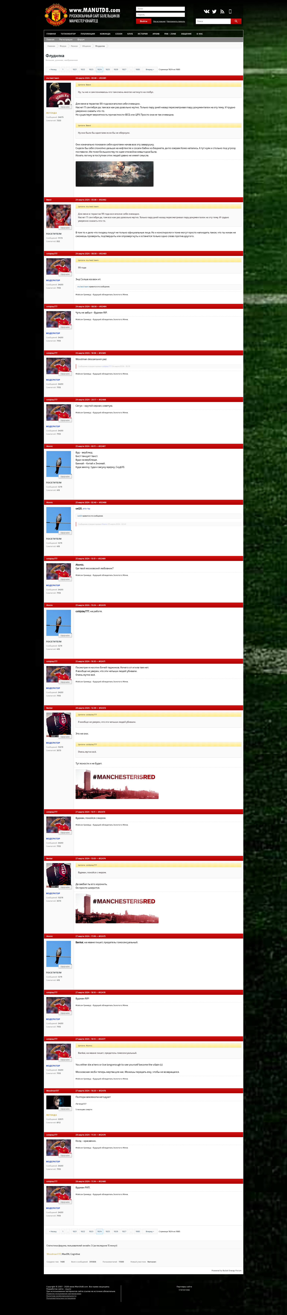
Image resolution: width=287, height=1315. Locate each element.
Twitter (214, 11)
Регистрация (159, 21)
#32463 (102, 253)
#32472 (102, 708)
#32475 (102, 936)
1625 (108, 69)
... (68, 69)
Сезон (118, 33)
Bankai (49, 708)
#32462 (102, 199)
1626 (116, 69)
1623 (91, 69)
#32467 (101, 446)
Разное (74, 46)
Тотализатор (68, 33)
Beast (48, 199)
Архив (156, 33)
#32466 (102, 399)
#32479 (102, 1134)
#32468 (102, 502)
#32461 (102, 78)
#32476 (101, 992)
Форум (81, 39)
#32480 (102, 1181)
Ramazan (151, 1261)
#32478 (102, 1090)
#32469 (101, 558)
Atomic (49, 446)
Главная (51, 33)
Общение (186, 33)
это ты (86, 508)
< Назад (52, 69)
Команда (105, 33)
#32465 (102, 353)
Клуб (130, 33)
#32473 (101, 812)
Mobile (230, 11)
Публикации (88, 33)
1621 (75, 69)
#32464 (102, 306)
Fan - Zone (170, 33)
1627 (124, 69)
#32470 (102, 605)
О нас (200, 33)
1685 (138, 69)
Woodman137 (52, 1090)
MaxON (65, 1254)
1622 (83, 69)
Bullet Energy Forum (232, 1270)
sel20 (79, 516)
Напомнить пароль (176, 21)
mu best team (52, 78)
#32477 (101, 1039)
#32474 (102, 858)
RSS (222, 11)
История (143, 33)
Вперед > (150, 69)
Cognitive (75, 1254)
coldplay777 (51, 253)
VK (206, 11)
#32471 (102, 661)
